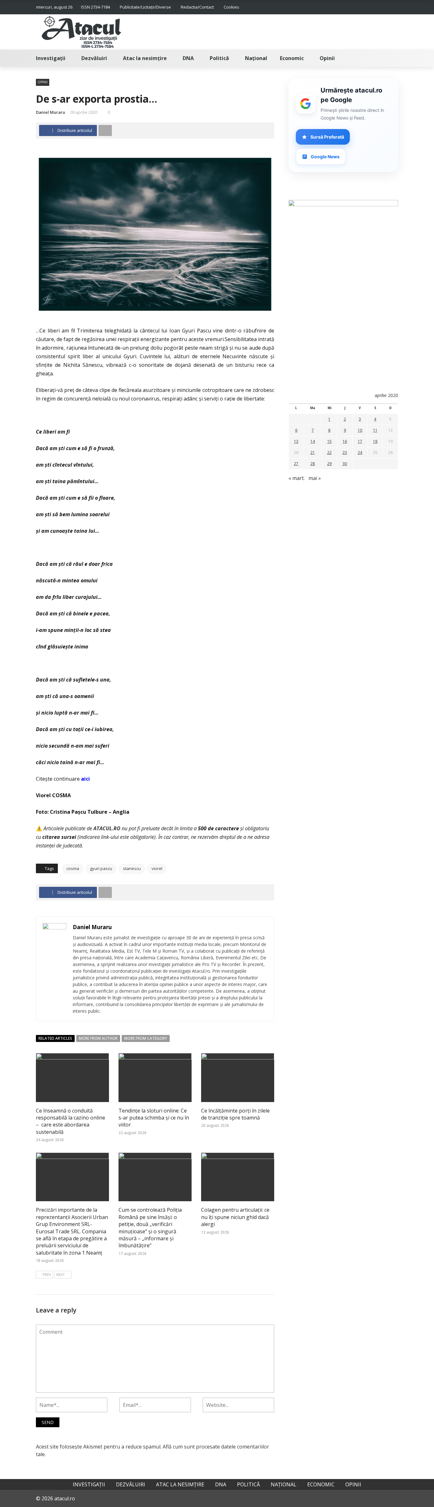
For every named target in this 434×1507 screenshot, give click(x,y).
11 (375, 430)
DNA (188, 58)
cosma (72, 868)
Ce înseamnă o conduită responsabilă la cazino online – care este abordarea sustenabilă (70, 1121)
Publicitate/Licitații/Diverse (145, 7)
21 (312, 452)
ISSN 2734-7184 (95, 7)
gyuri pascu (101, 868)
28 (312, 463)
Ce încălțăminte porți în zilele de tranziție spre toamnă (235, 1114)
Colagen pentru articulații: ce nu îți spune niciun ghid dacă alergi (235, 1217)
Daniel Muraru (50, 112)
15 (329, 441)
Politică (219, 58)
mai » (315, 478)
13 (296, 441)
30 (344, 463)
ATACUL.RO (106, 828)
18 (375, 441)
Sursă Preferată (327, 137)
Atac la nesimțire (145, 58)
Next (60, 1274)
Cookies (231, 7)
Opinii (327, 58)
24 (360, 452)
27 (296, 463)
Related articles (55, 1038)
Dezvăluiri (94, 58)
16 (344, 441)
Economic (292, 58)
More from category (145, 1038)
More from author (98, 1038)
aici (85, 778)
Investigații (50, 58)
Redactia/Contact (197, 7)
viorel (157, 868)
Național (256, 58)
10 (360, 430)
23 (344, 452)
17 (360, 441)
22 (329, 452)
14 (312, 441)
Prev (47, 1274)
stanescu (132, 868)
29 (329, 463)
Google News (325, 156)
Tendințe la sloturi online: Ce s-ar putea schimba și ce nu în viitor (154, 1117)
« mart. (296, 478)
